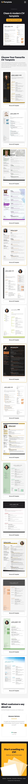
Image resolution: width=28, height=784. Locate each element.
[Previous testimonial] (2, 725)
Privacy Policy (9, 778)
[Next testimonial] (26, 725)
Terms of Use (14, 778)
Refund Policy (19, 778)
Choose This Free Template (14, 20)
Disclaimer (4, 778)
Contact (24, 778)
